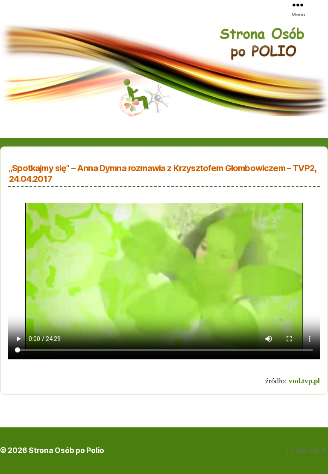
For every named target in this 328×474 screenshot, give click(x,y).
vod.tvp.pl (304, 380)
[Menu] (306, 4)
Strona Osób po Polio (66, 450)
